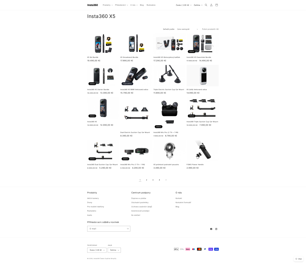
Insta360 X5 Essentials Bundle (199, 57)
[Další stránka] (166, 180)
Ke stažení (135, 215)
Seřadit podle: (169, 29)
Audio (89, 215)
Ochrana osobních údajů (141, 207)
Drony (89, 202)
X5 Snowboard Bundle (129, 57)
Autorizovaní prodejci (140, 211)
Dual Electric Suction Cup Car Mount (135, 132)
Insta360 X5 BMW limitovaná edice (134, 89)
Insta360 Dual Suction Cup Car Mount (102, 164)
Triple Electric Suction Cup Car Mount (168, 89)
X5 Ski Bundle (92, 57)
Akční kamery (93, 198)
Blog (177, 207)
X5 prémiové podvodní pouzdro (166, 164)
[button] (107, 5)
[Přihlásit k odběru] (127, 229)
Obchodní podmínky (139, 202)
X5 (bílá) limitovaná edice (197, 89)
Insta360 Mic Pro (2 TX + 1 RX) (165, 132)
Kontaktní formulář (183, 202)
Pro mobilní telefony (95, 207)
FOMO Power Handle (195, 164)
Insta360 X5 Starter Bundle (98, 89)
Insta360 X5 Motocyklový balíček (166, 57)
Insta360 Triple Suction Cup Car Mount (202, 122)
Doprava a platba (138, 198)
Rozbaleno (91, 211)
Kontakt (179, 198)
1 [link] (140, 180)
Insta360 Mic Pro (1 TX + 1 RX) (132, 164)
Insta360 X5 (92, 122)
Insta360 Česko (99, 258)
